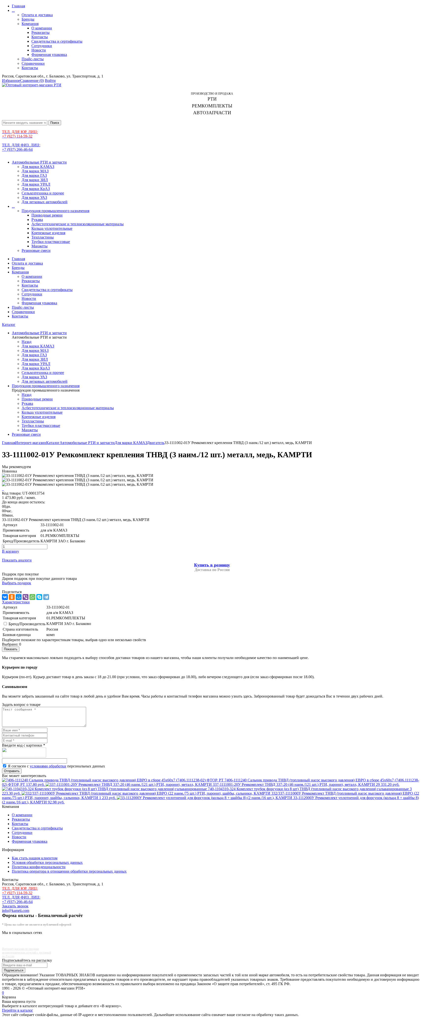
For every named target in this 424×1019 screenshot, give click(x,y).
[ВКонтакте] (5, 597)
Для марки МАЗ (35, 171)
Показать (10, 649)
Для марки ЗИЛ (35, 180)
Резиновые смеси (36, 250)
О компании (41, 28)
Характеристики (16, 602)
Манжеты (39, 246)
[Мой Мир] (19, 597)
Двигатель (155, 443)
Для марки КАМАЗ (38, 167)
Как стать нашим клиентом (34, 858)
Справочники (33, 63)
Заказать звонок (15, 906)
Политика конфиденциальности (39, 867)
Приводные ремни (47, 215)
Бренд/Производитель (27, 624)
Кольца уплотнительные (51, 228)
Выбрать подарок (16, 583)
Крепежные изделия (48, 233)
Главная (18, 6)
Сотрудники (41, 46)
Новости (38, 50)
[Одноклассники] (12, 597)
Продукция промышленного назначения (55, 211)
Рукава (37, 219)
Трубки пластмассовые (50, 242)
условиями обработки (48, 766)
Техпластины (42, 237)
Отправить (12, 771)
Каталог (8, 324)
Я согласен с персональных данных (56, 766)
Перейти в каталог (17, 1010)
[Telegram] (46, 597)
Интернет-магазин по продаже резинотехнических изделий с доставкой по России (26, 952)
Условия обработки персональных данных (47, 862)
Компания (30, 24)
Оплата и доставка (37, 15)
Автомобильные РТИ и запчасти (39, 162)
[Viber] (25, 597)
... (13, 10)
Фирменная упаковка (49, 54)
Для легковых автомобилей (44, 202)
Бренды (28, 19)
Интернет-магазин (30, 443)
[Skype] (39, 597)
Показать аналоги (17, 560)
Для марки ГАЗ (34, 175)
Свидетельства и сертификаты (56, 41)
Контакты (39, 37)
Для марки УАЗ (34, 197)
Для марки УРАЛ (36, 184)
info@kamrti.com (15, 910)
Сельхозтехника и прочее (43, 193)
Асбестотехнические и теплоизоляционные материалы (77, 224)
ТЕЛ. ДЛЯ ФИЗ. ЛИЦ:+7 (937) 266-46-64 (21, 147)
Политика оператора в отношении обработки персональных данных (69, 871)
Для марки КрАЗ (36, 189)
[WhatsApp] (32, 597)
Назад (26, 342)
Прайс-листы (33, 59)
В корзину (10, 551)
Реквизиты (40, 32)
